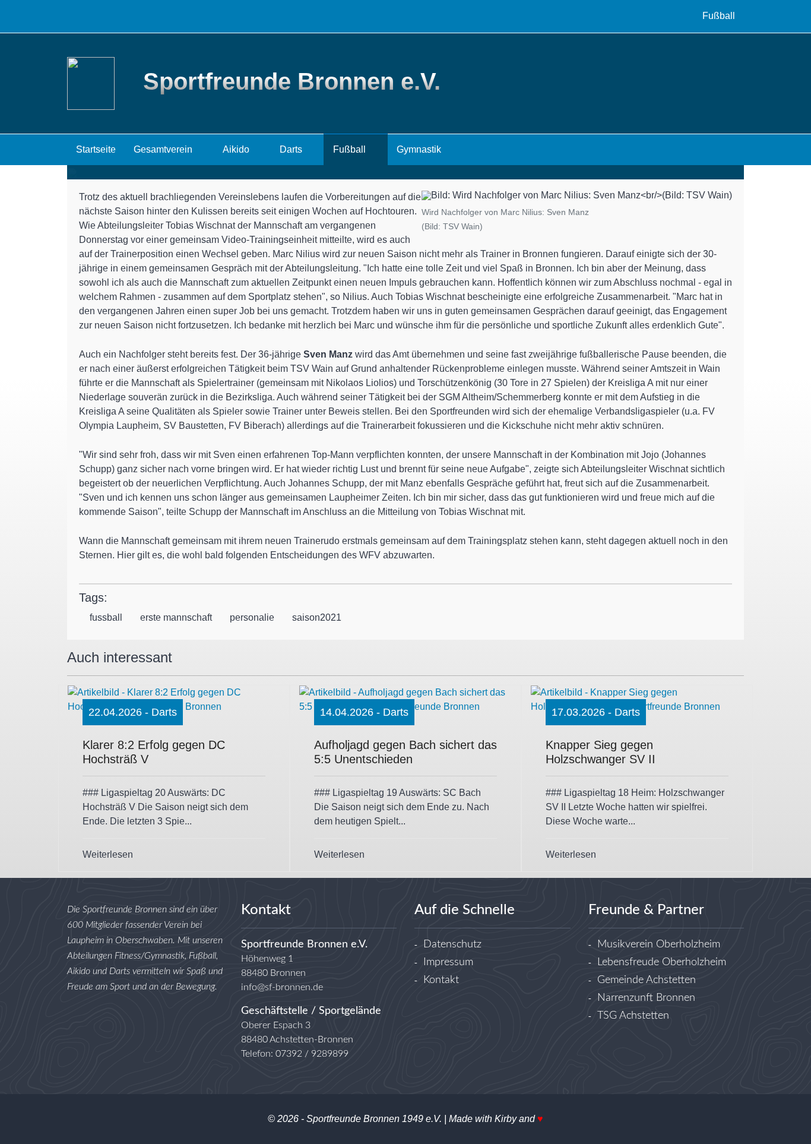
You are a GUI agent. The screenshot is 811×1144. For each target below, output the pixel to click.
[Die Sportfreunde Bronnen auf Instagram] (98, 16)
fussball (106, 617)
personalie (252, 617)
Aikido (237, 149)
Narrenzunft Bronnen (646, 998)
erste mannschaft (176, 617)
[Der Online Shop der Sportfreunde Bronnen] (141, 16)
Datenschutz (452, 944)
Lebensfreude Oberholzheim (661, 962)
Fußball (350, 149)
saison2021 (316, 617)
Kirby (506, 1119)
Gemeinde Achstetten (646, 980)
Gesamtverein (164, 149)
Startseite (96, 149)
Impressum (448, 962)
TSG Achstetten (633, 1015)
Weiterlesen (108, 854)
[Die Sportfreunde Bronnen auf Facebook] (77, 16)
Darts (292, 149)
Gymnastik (420, 149)
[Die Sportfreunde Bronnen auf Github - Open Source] (120, 16)
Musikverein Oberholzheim (658, 944)
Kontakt (441, 980)
